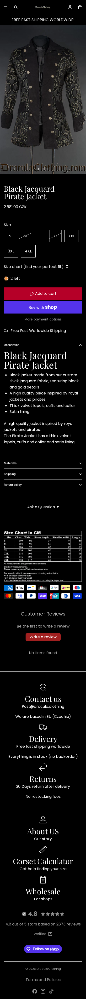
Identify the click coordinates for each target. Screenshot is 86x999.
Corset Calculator (43, 861)
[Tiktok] (51, 991)
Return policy (13, 484)
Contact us (43, 698)
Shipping (10, 474)
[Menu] (5, 7)
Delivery (43, 738)
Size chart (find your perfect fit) (34, 266)
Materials (10, 463)
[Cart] (80, 7)
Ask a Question (43, 507)
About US (43, 831)
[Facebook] (35, 991)
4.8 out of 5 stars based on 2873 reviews (43, 924)
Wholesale (43, 891)
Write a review (43, 637)
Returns (43, 778)
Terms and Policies (43, 979)
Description (11, 345)
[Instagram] (43, 991)
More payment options (43, 319)
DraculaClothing (49, 969)
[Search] (16, 7)
